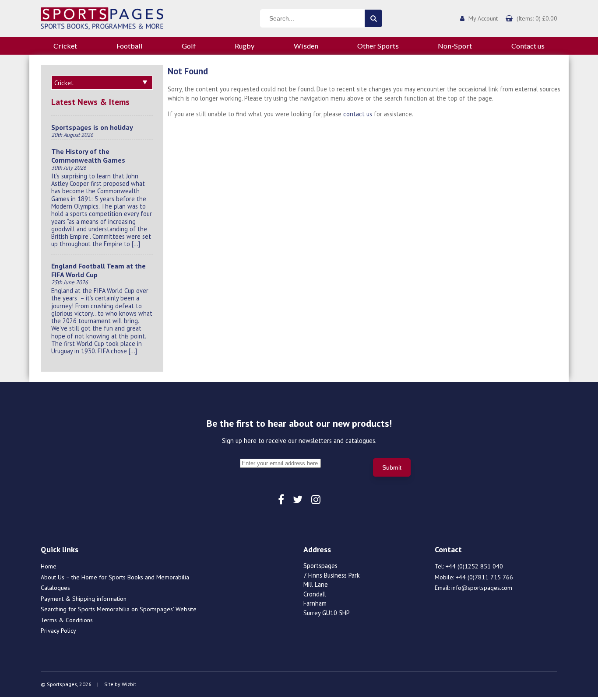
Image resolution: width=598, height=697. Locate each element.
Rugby (244, 46)
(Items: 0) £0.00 (537, 18)
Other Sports (378, 46)
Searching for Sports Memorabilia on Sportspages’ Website (119, 609)
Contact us (528, 46)
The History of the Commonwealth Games (88, 155)
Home (48, 566)
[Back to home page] (102, 17)
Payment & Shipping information (84, 599)
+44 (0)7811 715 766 (484, 577)
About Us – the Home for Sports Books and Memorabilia (115, 577)
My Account (483, 18)
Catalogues (55, 588)
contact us (357, 114)
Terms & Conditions (67, 620)
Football (129, 46)
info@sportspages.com (481, 588)
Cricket (65, 46)
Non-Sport (455, 46)
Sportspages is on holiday (92, 127)
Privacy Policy (58, 630)
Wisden (306, 46)
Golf (189, 46)
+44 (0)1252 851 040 (474, 566)
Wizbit (129, 684)
